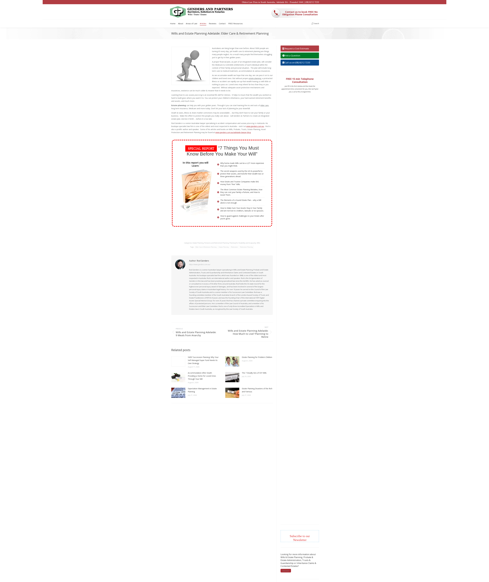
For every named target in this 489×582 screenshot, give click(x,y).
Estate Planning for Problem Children (257, 357)
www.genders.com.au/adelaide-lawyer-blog (233, 132)
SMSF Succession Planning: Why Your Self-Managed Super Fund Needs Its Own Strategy (203, 360)
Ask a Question (292, 55)
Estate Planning (198, 243)
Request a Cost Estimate (296, 48)
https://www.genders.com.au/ (199, 264)
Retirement (234, 247)
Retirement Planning (246, 247)
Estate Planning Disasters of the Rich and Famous (257, 390)
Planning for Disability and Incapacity (242, 243)
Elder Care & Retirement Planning (206, 247)
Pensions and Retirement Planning (216, 243)
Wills (258, 243)
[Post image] (178, 361)
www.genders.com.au (255, 126)
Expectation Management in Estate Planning (202, 390)
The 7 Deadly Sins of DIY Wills (254, 373)
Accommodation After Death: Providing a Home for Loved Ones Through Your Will (202, 376)
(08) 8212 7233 (312, 2)
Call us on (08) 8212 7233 (297, 62)
